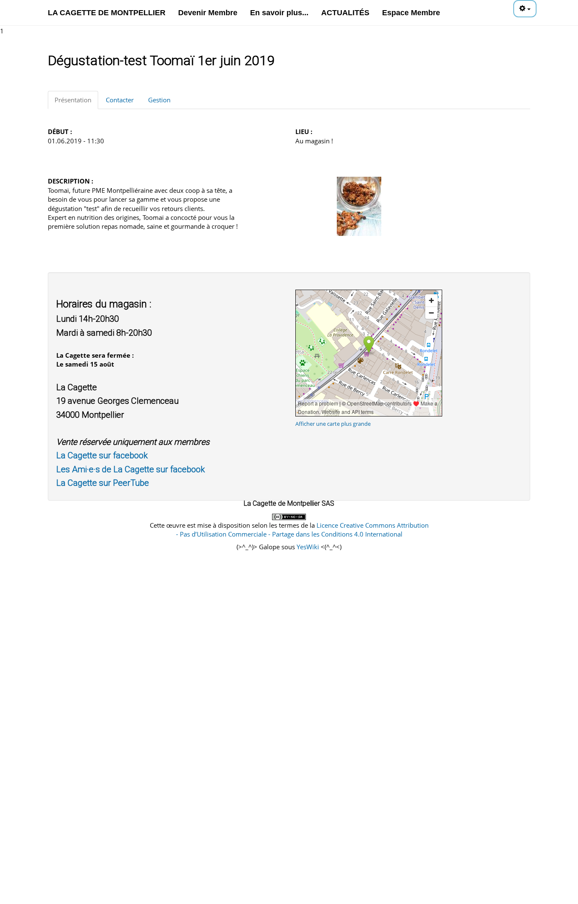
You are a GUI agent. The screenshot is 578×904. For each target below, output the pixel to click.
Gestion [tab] (159, 100)
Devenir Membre (207, 12)
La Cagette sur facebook (102, 455)
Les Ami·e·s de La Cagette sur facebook (130, 469)
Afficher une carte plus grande (333, 423)
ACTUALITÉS (345, 12)
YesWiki (308, 546)
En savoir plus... (279, 12)
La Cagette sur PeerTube (102, 483)
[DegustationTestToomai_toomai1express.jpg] (359, 205)
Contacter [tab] (120, 100)
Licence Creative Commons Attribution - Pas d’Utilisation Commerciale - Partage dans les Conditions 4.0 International (302, 529)
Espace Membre (411, 12)
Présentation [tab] (73, 100)
